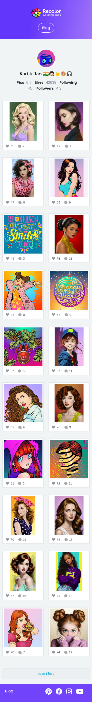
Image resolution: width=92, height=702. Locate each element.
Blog (46, 27)
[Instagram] (69, 691)
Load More (46, 673)
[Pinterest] (48, 691)
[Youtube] (79, 691)
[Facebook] (59, 691)
